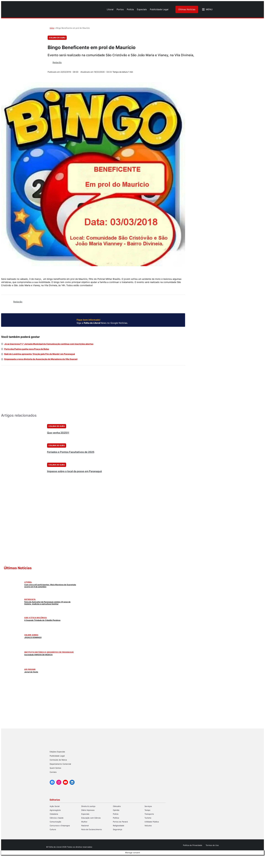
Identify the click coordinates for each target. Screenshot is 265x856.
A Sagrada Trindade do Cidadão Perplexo (42, 620)
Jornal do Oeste (31, 672)
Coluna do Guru (57, 38)
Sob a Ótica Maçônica (35, 618)
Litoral (28, 582)
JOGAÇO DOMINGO (33, 637)
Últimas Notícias (186, 9)
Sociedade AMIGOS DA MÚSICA (38, 655)
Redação (57, 62)
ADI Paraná (30, 669)
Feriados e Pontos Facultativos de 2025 (70, 452)
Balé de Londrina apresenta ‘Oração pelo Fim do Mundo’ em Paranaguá (39, 354)
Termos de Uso (212, 845)
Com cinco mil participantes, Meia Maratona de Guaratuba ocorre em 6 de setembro (50, 586)
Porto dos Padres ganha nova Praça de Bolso (26, 349)
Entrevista (30, 599)
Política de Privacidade (192, 845)
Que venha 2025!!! (58, 432)
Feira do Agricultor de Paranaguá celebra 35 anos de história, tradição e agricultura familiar (47, 603)
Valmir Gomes (31, 635)
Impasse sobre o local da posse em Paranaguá (74, 471)
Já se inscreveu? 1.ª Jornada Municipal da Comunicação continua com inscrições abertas (48, 344)
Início (52, 28)
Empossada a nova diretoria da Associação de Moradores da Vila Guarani (40, 359)
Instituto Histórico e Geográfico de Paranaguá (49, 652)
